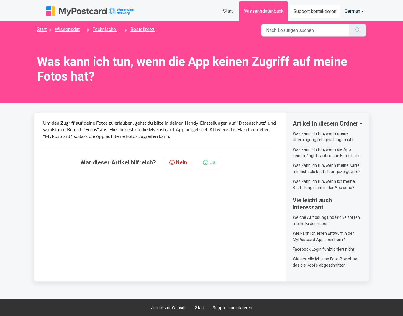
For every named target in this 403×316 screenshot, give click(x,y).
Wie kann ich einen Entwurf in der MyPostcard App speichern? (323, 236)
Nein (181, 162)
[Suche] (357, 30)
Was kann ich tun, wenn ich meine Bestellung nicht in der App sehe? (324, 184)
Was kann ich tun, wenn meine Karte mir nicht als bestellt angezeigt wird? (327, 168)
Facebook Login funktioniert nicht (323, 249)
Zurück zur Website (169, 307)
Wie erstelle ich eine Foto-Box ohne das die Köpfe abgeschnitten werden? (325, 262)
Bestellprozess (146, 29)
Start (228, 11)
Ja (212, 162)
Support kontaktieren (315, 11)
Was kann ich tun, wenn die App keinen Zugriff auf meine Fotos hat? (326, 152)
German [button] (352, 11)
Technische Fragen (112, 29)
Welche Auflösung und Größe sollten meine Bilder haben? (326, 220)
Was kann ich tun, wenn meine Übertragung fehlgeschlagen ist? (323, 136)
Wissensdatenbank (264, 11)
